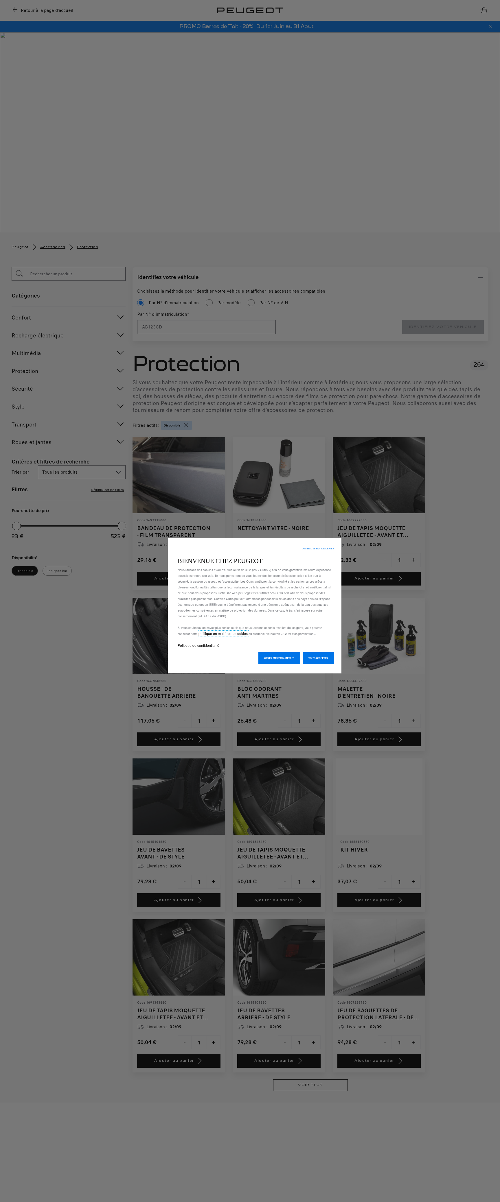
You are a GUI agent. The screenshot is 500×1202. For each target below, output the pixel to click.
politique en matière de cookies (223, 633)
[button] (319, 548)
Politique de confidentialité (198, 645)
